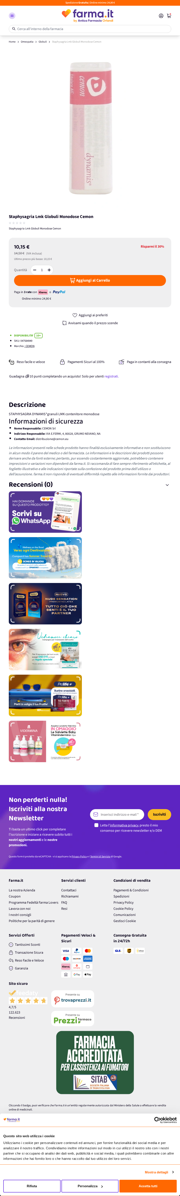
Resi (64, 908)
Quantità (20, 270)
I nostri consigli (20, 914)
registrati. (111, 376)
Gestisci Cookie (124, 921)
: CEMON (29, 346)
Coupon (15, 896)
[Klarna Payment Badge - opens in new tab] (43, 292)
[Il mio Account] (161, 16)
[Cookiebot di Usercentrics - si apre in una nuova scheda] (157, 1120)
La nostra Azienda (22, 890)
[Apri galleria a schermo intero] (90, 129)
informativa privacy (124, 825)
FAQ (64, 902)
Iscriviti (159, 814)
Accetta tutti (148, 1186)
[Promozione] (90, 512)
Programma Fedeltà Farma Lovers (33, 902)
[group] (17, 223)
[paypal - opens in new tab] (59, 292)
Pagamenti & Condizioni (131, 890)
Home (12, 42)
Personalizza (87, 1186)
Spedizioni (121, 896)
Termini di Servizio (100, 856)
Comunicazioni (124, 914)
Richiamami (70, 896)
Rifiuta (32, 1186)
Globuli (43, 42)
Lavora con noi (20, 908)
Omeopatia (27, 42)
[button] (12, 16)
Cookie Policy (123, 908)
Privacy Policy (79, 856)
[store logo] (87, 15)
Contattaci (68, 890)
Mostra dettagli (156, 1172)
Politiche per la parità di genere (32, 921)
